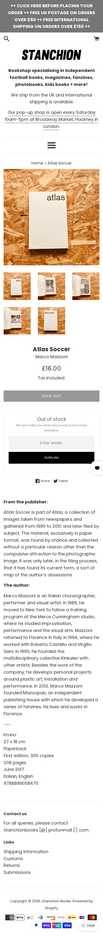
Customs (13, 859)
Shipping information (26, 852)
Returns (12, 865)
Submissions (17, 872)
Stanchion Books (56, 901)
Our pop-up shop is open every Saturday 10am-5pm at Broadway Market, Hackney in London (51, 119)
